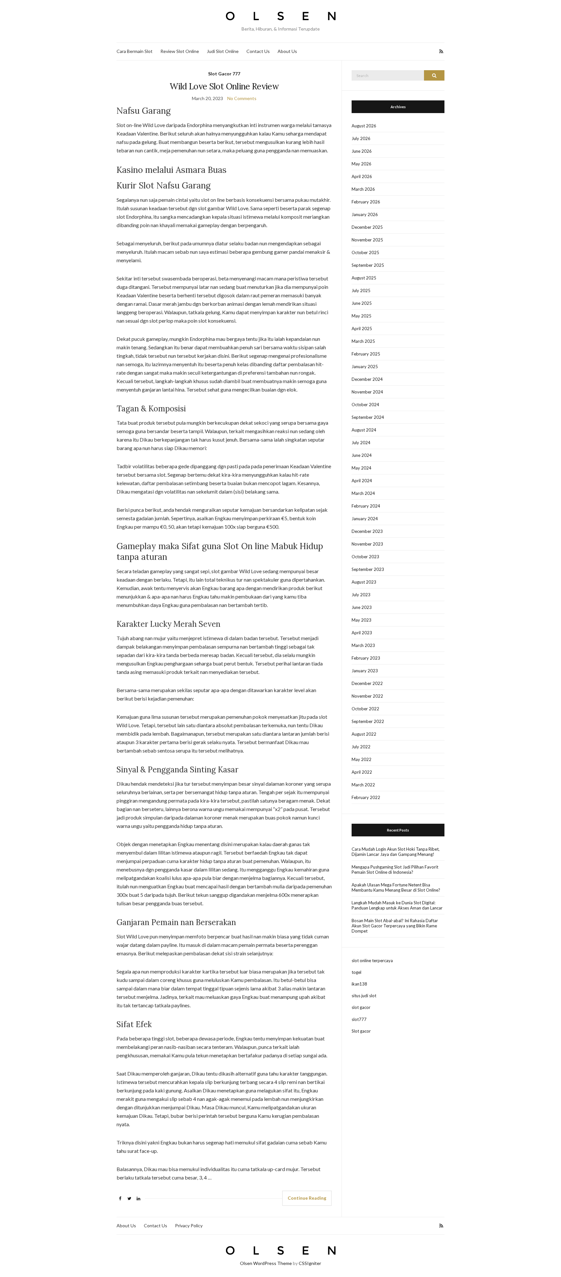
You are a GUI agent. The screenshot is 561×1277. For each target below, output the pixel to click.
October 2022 (365, 708)
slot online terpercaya (372, 960)
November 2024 (367, 391)
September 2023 (368, 569)
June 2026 (362, 151)
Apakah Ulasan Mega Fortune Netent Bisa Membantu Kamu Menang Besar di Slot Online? (396, 887)
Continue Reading (307, 1198)
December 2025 (367, 227)
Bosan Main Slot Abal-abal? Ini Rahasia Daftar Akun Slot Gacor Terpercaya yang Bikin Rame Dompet (395, 926)
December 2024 (367, 379)
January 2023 (365, 670)
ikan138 (359, 984)
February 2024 (366, 506)
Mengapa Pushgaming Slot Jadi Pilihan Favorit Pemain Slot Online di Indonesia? (395, 869)
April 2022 (362, 772)
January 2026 (365, 214)
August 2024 (364, 429)
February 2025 (366, 353)
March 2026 (363, 189)
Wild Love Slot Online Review (224, 86)
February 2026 (366, 201)
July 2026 (361, 138)
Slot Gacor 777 (224, 73)
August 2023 (364, 582)
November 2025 (367, 239)
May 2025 (361, 315)
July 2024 (361, 442)
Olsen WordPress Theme (266, 1263)
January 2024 (365, 518)
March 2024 (363, 493)
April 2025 (362, 328)
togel (356, 972)
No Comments (241, 98)
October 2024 (365, 404)
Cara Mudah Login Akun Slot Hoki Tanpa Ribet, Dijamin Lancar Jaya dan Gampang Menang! (396, 851)
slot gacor (361, 1007)
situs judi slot (364, 995)
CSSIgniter (310, 1263)
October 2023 (365, 556)
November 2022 (367, 696)
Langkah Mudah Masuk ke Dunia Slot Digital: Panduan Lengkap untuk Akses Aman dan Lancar (397, 905)
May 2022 (361, 759)
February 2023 (366, 658)
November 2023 (367, 544)
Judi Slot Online (223, 51)
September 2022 (368, 721)
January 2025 (365, 366)
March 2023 (363, 645)
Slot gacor (361, 1031)
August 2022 (364, 734)
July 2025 (361, 290)
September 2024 (368, 417)
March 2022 (363, 784)
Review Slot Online (179, 51)
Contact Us (258, 51)
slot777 (359, 1019)
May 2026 (361, 163)
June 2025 (362, 303)
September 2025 (368, 265)
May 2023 (361, 620)
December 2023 (367, 531)
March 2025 (363, 341)
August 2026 (364, 125)
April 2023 (362, 632)
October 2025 (365, 252)
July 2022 (361, 746)
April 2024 (362, 480)
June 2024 (362, 455)
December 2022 (367, 683)
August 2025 (364, 277)
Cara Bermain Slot (135, 51)
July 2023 (361, 594)
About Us (287, 51)
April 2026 (362, 176)
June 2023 (362, 607)
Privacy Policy (189, 1225)
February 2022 (366, 797)
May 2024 (361, 468)
